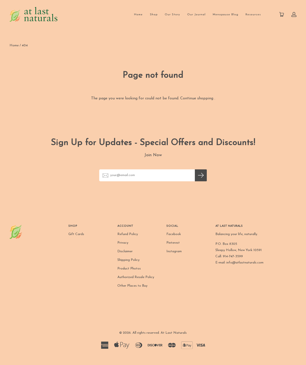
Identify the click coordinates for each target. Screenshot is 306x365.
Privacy (122, 243)
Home (138, 14)
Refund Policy (127, 234)
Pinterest (173, 243)
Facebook (173, 234)
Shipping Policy (128, 260)
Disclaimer (125, 251)
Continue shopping (196, 98)
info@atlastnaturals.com (244, 262)
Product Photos (129, 268)
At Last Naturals (174, 333)
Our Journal (196, 14)
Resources (253, 14)
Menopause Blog (225, 14)
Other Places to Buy (132, 286)
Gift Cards (76, 234)
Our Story (172, 14)
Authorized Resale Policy (135, 277)
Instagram (174, 251)
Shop (154, 14)
